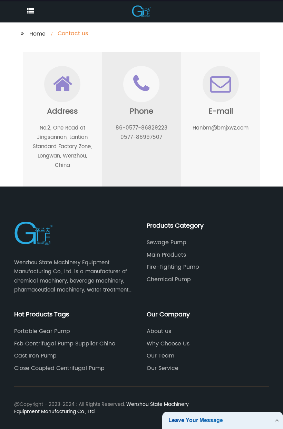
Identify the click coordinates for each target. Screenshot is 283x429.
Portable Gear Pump (42, 331)
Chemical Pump (169, 279)
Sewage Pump (166, 242)
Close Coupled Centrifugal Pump (59, 368)
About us (159, 331)
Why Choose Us (168, 343)
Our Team (160, 355)
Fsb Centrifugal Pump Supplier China (65, 344)
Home (37, 33)
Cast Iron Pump (35, 356)
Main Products (166, 255)
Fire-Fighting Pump (173, 267)
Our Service (162, 368)
